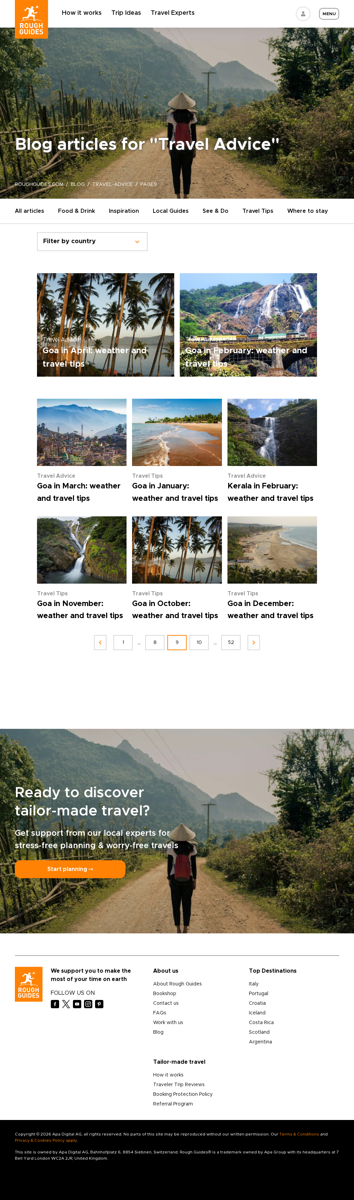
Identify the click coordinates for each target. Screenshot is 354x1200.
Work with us (168, 1022)
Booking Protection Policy (183, 1094)
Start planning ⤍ (70, 869)
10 (199, 642)
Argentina (260, 1042)
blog (78, 184)
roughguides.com (39, 184)
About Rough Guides (177, 984)
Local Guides (171, 211)
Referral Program (173, 1104)
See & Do (216, 211)
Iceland (257, 1013)
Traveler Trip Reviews (179, 1084)
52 (231, 642)
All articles (29, 211)
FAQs (159, 1013)
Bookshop (164, 993)
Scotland (259, 1032)
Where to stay (307, 211)
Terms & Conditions (299, 1134)
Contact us (166, 1003)
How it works (82, 13)
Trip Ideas (126, 13)
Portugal (258, 993)
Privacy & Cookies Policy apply (46, 1140)
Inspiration (124, 211)
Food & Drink (76, 211)
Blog (158, 1032)
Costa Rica (261, 1022)
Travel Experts (173, 13)
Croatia (257, 1003)
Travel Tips (257, 211)
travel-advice (112, 184)
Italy (254, 984)
